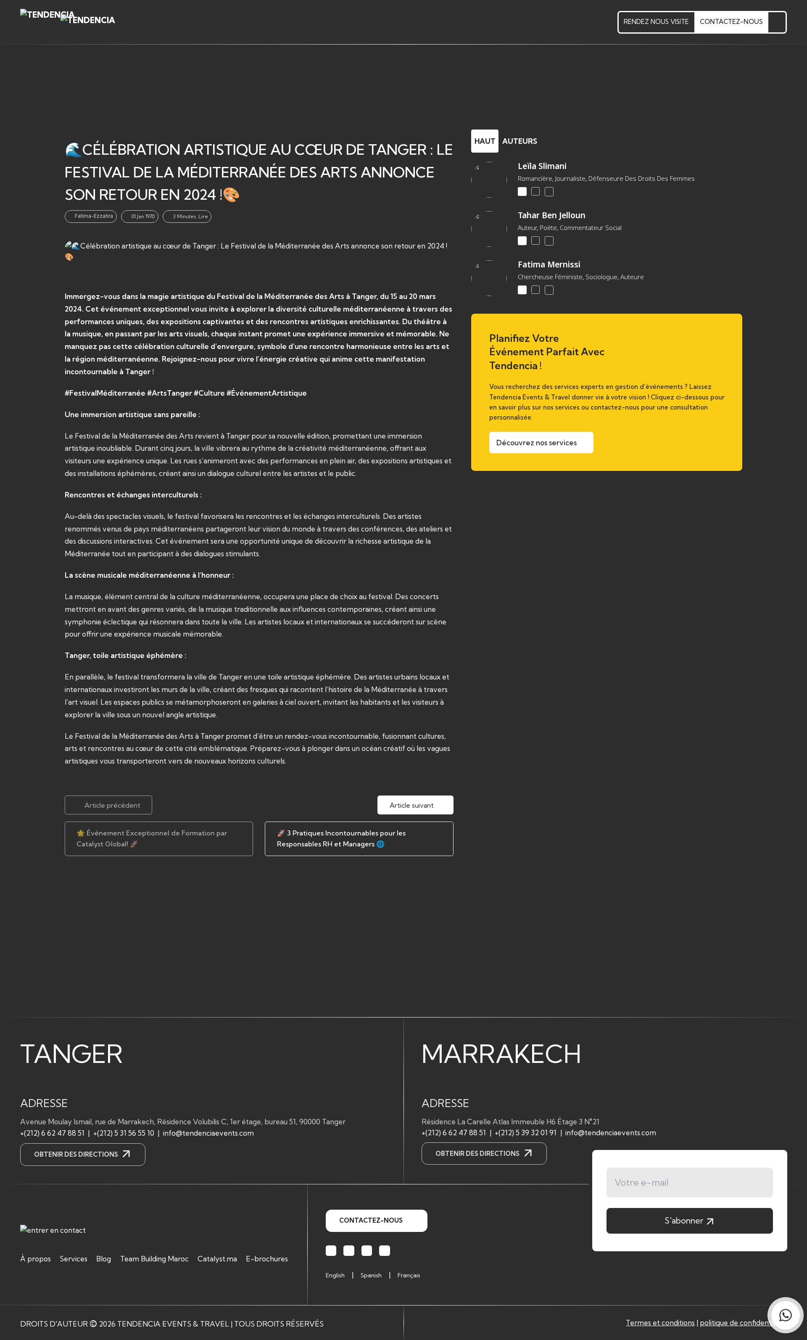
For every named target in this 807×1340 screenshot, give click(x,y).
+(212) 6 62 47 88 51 (52, 1133)
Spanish (371, 1275)
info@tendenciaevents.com (208, 1133)
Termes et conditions (660, 1322)
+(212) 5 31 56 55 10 (123, 1133)
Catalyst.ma (217, 1258)
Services (73, 1258)
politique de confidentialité (743, 1322)
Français (409, 1275)
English (335, 1275)
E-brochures (267, 1258)
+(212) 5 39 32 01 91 (525, 1132)
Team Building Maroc (154, 1258)
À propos (35, 1258)
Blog (103, 1258)
